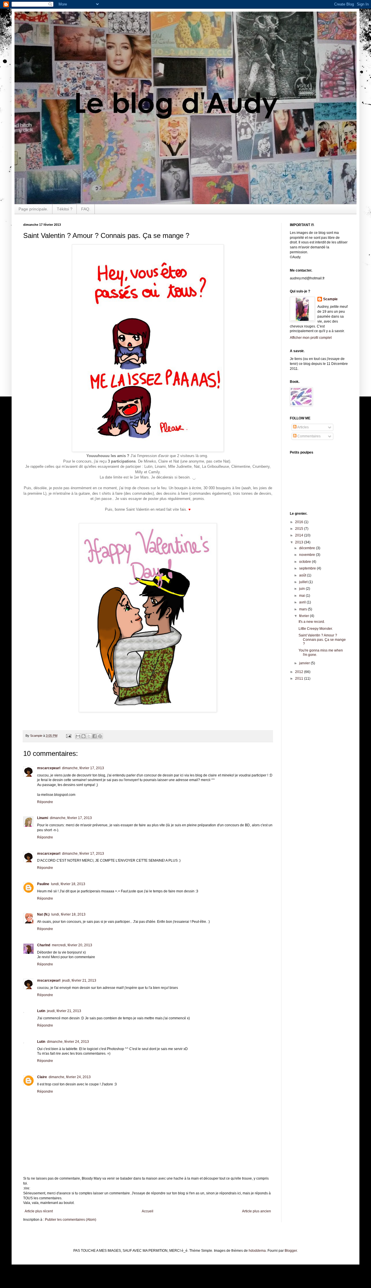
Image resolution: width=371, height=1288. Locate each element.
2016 (299, 522)
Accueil (147, 1211)
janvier (305, 663)
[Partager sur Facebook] (94, 736)
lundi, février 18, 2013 (68, 884)
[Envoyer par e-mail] (78, 736)
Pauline (43, 884)
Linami (42, 818)
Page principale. (33, 209)
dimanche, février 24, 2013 (68, 1042)
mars (303, 609)
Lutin (41, 1011)
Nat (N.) (43, 914)
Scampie (330, 299)
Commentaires (309, 436)
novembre (307, 555)
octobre (305, 562)
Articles (303, 427)
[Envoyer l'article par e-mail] (68, 735)
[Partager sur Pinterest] (100, 736)
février (304, 616)
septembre (308, 568)
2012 (299, 672)
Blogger (291, 1251)
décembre (307, 548)
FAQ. (85, 209)
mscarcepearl (48, 768)
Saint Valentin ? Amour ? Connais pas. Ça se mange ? (322, 639)
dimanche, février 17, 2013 (83, 768)
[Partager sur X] (89, 736)
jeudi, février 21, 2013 (79, 980)
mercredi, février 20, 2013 (72, 945)
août (303, 575)
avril (303, 602)
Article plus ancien (256, 1211)
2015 (299, 529)
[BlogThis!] (83, 736)
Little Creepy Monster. (316, 629)
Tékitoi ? (64, 209)
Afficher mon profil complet (311, 338)
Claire (42, 1077)
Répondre (45, 802)
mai (302, 596)
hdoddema (257, 1251)
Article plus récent (39, 1211)
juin (302, 589)
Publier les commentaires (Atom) (70, 1220)
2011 (299, 678)
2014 (299, 535)
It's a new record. (312, 622)
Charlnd (43, 945)
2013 (299, 542)
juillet (303, 582)
